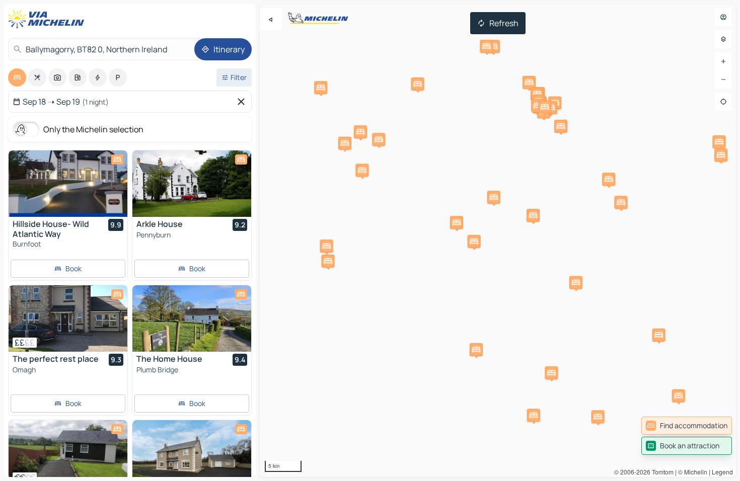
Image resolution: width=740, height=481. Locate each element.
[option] (17, 77)
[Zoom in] (723, 61)
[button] (493, 46)
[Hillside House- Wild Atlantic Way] (68, 183)
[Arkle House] (191, 183)
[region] (498, 240)
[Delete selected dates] (243, 102)
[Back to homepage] (48, 19)
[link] (686, 426)
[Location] (723, 102)
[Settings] (723, 39)
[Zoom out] (723, 79)
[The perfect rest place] (68, 318)
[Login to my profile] (723, 17)
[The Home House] (191, 318)
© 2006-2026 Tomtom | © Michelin (660, 471)
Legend (722, 471)
